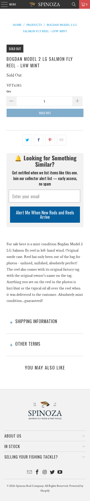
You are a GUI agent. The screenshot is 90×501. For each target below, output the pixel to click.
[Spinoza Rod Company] (45, 4)
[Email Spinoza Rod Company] (29, 473)
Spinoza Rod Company (29, 486)
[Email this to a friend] (61, 140)
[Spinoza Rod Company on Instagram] (45, 473)
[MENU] (2, 4)
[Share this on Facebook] (38, 140)
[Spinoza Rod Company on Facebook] (37, 473)
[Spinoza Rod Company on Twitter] (52, 473)
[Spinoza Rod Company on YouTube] (60, 473)
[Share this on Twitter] (27, 140)
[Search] (74, 4)
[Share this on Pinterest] (50, 140)
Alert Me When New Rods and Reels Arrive (45, 214)
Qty (9, 91)
